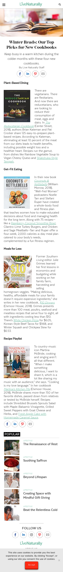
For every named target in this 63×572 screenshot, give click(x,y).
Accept (31, 564)
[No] (59, 560)
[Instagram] (31, 535)
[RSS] (47, 535)
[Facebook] (15, 535)
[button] (3, 4)
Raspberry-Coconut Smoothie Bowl (33, 223)
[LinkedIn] (23, 535)
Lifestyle (27, 441)
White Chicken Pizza (26, 320)
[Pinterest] (39, 535)
